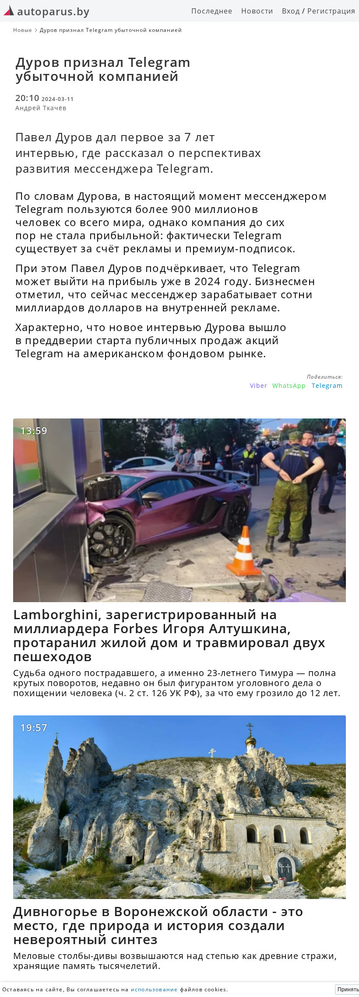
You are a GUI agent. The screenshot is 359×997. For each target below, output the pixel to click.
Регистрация (331, 11)
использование (154, 989)
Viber (258, 385)
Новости (257, 11)
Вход (291, 11)
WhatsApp (289, 385)
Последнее (211, 11)
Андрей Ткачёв (41, 108)
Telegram (327, 385)
